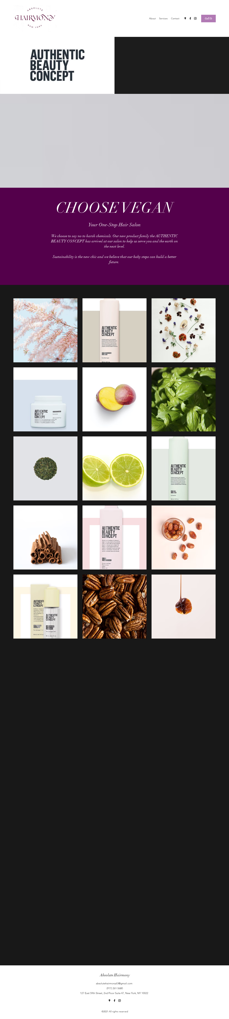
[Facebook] (190, 18)
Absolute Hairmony (115, 975)
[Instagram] (195, 18)
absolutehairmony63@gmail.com (114, 983)
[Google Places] (185, 18)
